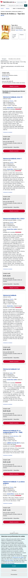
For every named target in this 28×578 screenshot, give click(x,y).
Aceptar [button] (14, 566)
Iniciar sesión (20, 2)
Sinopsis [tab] (4, 59)
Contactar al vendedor (7, 132)
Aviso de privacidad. (9, 563)
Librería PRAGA (10, 493)
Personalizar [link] (14, 574)
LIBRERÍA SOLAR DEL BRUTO (13, 442)
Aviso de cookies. (9, 560)
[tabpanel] (13, 65)
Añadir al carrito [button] (14, 86)
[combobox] (16, 5)
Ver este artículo (5, 76)
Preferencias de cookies (18, 557)
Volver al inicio (14, 533)
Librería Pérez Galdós (12, 229)
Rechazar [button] (14, 570)
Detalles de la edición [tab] (14, 59)
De (14, 36)
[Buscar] (25, 5)
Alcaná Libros (10, 107)
